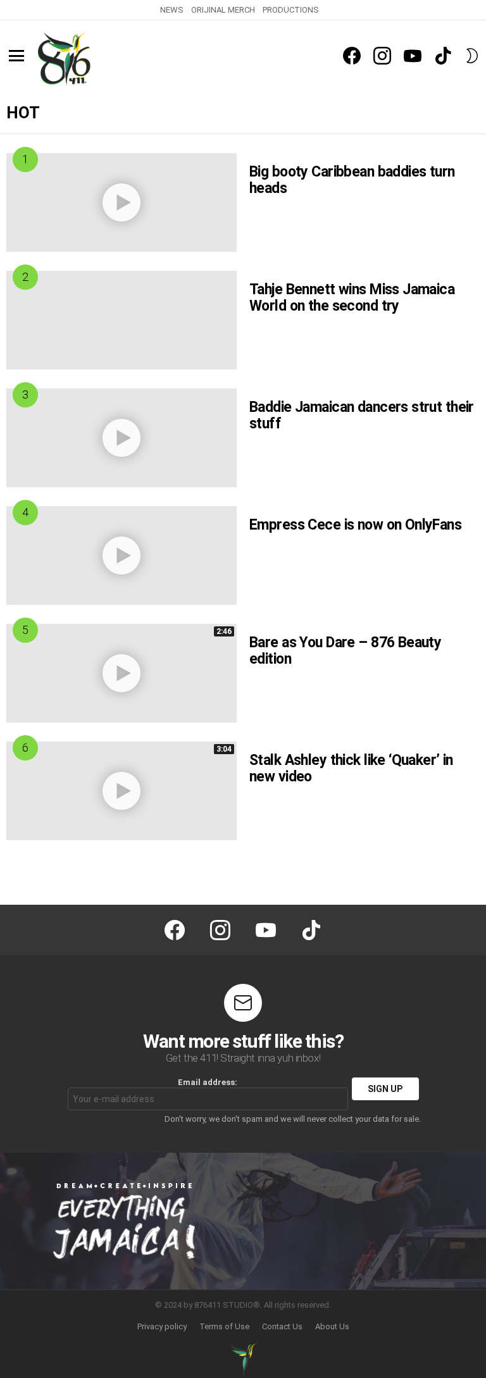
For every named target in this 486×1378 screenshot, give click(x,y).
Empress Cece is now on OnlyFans (355, 524)
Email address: (207, 1082)
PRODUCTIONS (291, 10)
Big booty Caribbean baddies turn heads (352, 180)
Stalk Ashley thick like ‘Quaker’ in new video (351, 768)
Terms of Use (224, 1326)
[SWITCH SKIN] (472, 55)
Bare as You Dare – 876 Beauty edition (345, 650)
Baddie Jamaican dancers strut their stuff (361, 415)
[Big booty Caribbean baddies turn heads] (121, 202)
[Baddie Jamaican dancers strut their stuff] (121, 437)
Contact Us (282, 1326)
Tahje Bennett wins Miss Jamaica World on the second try (351, 297)
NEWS (172, 10)
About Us (332, 1326)
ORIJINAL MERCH (223, 10)
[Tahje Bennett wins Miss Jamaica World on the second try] (121, 320)
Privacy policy (162, 1326)
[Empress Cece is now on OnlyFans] (121, 555)
